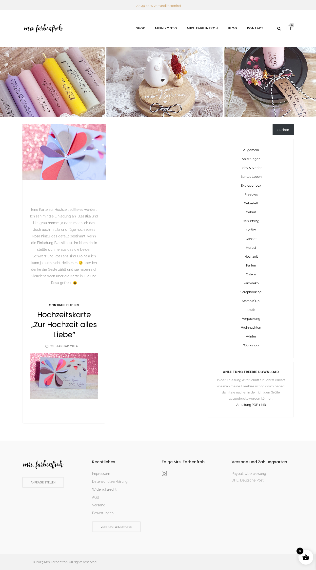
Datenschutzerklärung (110, 481)
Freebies (251, 194)
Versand (98, 505)
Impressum (101, 474)
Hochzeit (251, 256)
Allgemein (251, 150)
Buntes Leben (251, 176)
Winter (251, 336)
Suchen (283, 130)
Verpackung (251, 319)
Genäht (251, 239)
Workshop (251, 345)
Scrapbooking (250, 292)
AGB (95, 497)
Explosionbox (251, 185)
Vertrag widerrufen (116, 527)
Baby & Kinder (251, 168)
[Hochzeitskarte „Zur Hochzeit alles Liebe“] (64, 152)
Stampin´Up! (251, 301)
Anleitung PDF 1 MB (251, 405)
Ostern (251, 274)
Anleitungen (251, 159)
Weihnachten (251, 327)
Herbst (251, 247)
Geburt (251, 212)
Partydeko (251, 283)
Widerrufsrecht (104, 489)
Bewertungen (103, 513)
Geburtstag (251, 221)
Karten (251, 265)
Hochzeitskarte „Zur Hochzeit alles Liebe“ (64, 324)
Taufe (251, 310)
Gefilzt (251, 230)
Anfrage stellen (43, 482)
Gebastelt (251, 203)
